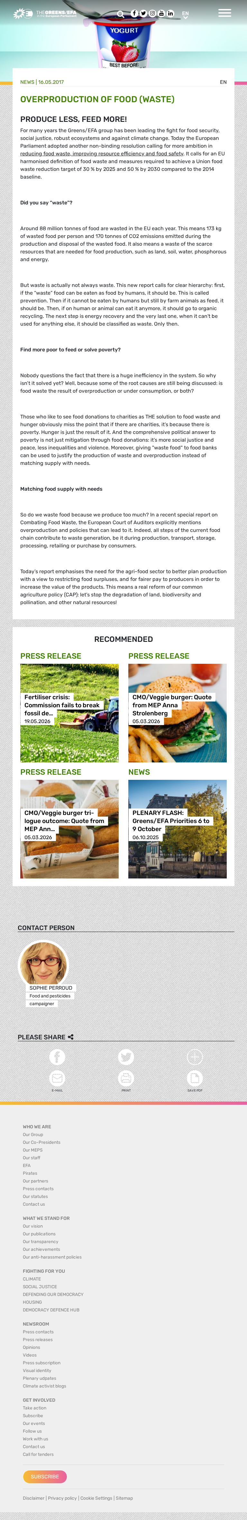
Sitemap (124, 1498)
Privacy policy (62, 1498)
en (223, 82)
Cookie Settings (96, 1498)
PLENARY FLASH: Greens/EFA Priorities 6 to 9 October (171, 821)
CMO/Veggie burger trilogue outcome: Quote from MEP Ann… (64, 821)
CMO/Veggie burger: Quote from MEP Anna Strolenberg (172, 705)
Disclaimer (33, 1498)
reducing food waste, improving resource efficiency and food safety (101, 154)
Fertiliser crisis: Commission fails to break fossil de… (62, 705)
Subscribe (45, 1477)
